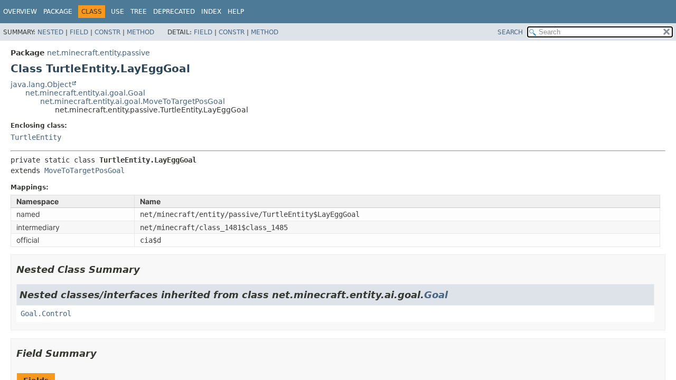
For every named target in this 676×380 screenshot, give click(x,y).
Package (57, 11)
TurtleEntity (36, 137)
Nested (50, 32)
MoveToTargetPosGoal (84, 170)
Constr (107, 32)
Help (236, 11)
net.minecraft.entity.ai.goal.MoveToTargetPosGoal (132, 101)
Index (211, 11)
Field (79, 32)
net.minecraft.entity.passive (98, 53)
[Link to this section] (147, 269)
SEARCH (510, 32)
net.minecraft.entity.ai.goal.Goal (85, 93)
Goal (436, 294)
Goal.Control (46, 313)
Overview (20, 11)
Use (117, 11)
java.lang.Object (41, 84)
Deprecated (174, 11)
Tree (138, 11)
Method (140, 32)
